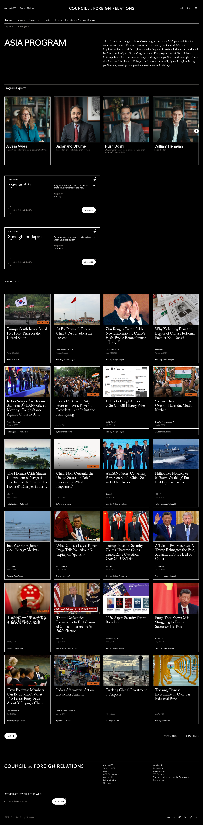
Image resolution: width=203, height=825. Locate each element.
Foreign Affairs (26, 8)
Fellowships (158, 768)
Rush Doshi (114, 146)
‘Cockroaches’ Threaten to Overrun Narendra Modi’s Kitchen (173, 406)
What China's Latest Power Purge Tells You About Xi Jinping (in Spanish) (76, 550)
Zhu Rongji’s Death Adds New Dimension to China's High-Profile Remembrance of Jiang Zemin (126, 335)
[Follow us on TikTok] (191, 817)
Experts (46, 20)
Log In (181, 8)
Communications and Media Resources (171, 777)
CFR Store (157, 774)
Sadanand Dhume (71, 146)
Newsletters (158, 771)
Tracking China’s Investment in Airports (126, 692)
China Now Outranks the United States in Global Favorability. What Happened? (74, 480)
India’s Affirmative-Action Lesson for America (75, 692)
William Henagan (168, 146)
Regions (8, 20)
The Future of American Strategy (80, 20)
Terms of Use (158, 780)
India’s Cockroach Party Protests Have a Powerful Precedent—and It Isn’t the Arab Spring (75, 408)
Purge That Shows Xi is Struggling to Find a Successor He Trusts (172, 622)
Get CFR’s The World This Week (23, 794)
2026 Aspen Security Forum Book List (126, 620)
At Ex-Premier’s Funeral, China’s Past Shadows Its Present (74, 333)
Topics (20, 20)
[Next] (196, 131)
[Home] (101, 8)
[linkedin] (174, 817)
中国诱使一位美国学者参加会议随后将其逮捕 (27, 620)
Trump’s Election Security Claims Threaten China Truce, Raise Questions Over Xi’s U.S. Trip (124, 552)
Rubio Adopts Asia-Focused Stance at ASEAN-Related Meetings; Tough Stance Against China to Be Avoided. (27, 408)
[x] (196, 817)
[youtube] (179, 817)
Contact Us (108, 777)
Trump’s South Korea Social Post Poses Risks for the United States (27, 333)
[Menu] (196, 8)
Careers (106, 771)
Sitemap (107, 783)
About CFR (108, 765)
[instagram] (185, 817)
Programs (8, 26)
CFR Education (110, 774)
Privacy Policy (109, 780)
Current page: (170, 736)
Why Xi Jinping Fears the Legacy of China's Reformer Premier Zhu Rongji (175, 333)
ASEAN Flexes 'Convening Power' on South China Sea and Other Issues (126, 478)
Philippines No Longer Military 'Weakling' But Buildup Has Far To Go (172, 478)
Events (58, 20)
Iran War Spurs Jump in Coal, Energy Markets (24, 548)
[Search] (188, 8)
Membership (158, 765)
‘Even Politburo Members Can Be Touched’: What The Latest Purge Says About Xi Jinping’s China (25, 696)
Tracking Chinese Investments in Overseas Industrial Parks (172, 694)
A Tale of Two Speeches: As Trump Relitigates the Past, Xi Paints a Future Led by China (175, 552)
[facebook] (168, 817)
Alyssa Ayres (16, 146)
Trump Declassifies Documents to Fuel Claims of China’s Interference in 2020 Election (75, 624)
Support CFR (10, 8)
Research (33, 20)
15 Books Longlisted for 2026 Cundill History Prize (125, 404)
